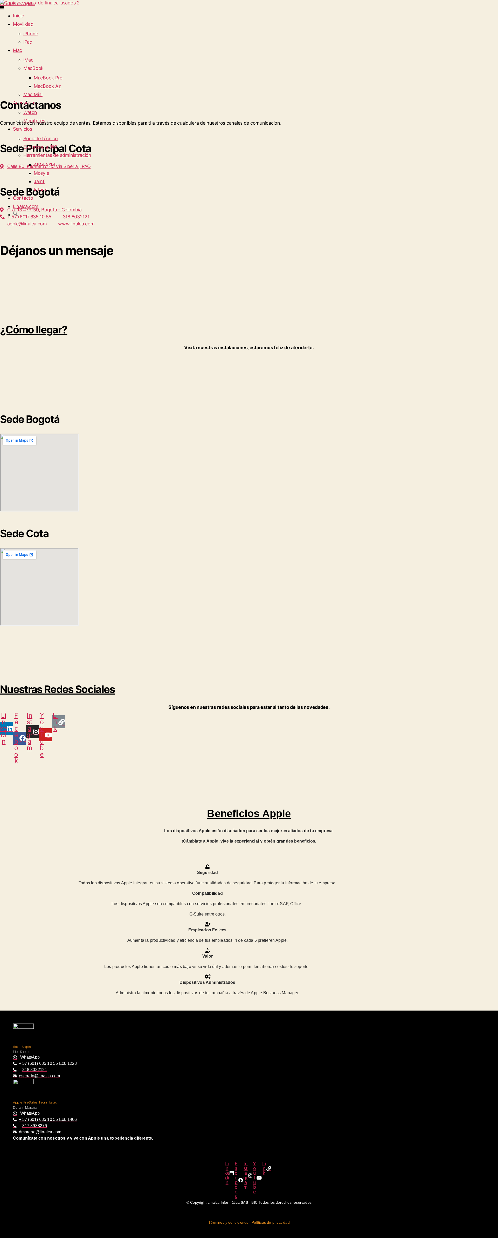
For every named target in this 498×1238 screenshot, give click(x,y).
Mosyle (41, 173)
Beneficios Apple (249, 813)
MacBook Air (47, 86)
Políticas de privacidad (271, 1222)
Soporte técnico (40, 138)
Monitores (34, 120)
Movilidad (23, 24)
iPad (27, 42)
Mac (17, 50)
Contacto (23, 198)
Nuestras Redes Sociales (57, 689)
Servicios (22, 129)
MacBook (33, 68)
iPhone (30, 33)
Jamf (39, 181)
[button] (249, 8)
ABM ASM (44, 164)
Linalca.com (25, 206)
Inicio (18, 15)
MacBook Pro (48, 77)
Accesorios (24, 102)
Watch (30, 112)
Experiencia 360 (40, 147)
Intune (40, 189)
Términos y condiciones (228, 1222)
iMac (28, 60)
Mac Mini (33, 94)
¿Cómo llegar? (33, 329)
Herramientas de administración (57, 155)
